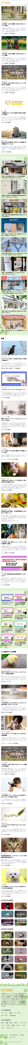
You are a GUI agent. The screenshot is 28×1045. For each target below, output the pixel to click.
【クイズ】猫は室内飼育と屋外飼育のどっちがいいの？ (13, 575)
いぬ (2, 52)
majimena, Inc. (20, 1041)
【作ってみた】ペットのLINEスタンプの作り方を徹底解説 (13, 734)
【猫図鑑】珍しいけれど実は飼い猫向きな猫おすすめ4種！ (13, 113)
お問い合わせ (12, 1037)
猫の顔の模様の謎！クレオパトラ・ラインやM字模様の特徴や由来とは (14, 856)
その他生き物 (12, 1015)
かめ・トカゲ (4, 1015)
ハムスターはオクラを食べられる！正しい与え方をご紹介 (13, 825)
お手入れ (16, 1022)
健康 (7, 1022)
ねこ (2, 111)
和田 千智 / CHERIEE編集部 (6, 712)
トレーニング (23, 1022)
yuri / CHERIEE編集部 (5, 397)
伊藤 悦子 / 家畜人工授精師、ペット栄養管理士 (10, 368)
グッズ (5, 417)
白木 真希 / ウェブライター (6, 681)
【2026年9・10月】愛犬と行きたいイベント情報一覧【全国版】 (13, 84)
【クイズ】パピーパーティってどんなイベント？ (14, 389)
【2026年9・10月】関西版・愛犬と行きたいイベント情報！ (13, 24)
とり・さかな (4, 357)
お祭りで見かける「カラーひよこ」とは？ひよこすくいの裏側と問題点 (13, 672)
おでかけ (6, 52)
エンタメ (5, 540)
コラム (5, 140)
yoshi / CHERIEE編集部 (6, 122)
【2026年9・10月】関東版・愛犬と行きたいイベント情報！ (13, 54)
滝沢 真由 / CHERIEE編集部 (6, 490)
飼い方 (5, 449)
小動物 (2, 701)
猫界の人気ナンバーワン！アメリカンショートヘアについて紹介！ (14, 419)
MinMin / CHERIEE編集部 (6, 151)
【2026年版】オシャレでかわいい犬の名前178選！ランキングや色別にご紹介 (13, 796)
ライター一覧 (4, 1037)
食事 (11, 1022)
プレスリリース (9, 1028)
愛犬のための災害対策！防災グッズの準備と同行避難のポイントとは (13, 143)
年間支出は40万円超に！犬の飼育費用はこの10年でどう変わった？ (13, 512)
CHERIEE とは (4, 1035)
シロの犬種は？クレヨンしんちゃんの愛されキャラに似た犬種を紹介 (13, 887)
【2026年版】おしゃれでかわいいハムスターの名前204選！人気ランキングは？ (13, 703)
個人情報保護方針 (14, 1035)
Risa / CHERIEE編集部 (5, 834)
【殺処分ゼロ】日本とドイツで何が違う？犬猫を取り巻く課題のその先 (13, 481)
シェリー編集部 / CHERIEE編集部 (8, 63)
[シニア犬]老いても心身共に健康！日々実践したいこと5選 (14, 451)
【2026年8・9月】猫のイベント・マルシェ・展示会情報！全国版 (13, 543)
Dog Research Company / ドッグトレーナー (10, 520)
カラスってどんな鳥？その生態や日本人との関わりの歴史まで (14, 359)
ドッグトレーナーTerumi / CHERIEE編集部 (9, 459)
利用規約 (22, 1035)
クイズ (5, 387)
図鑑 (5, 111)
